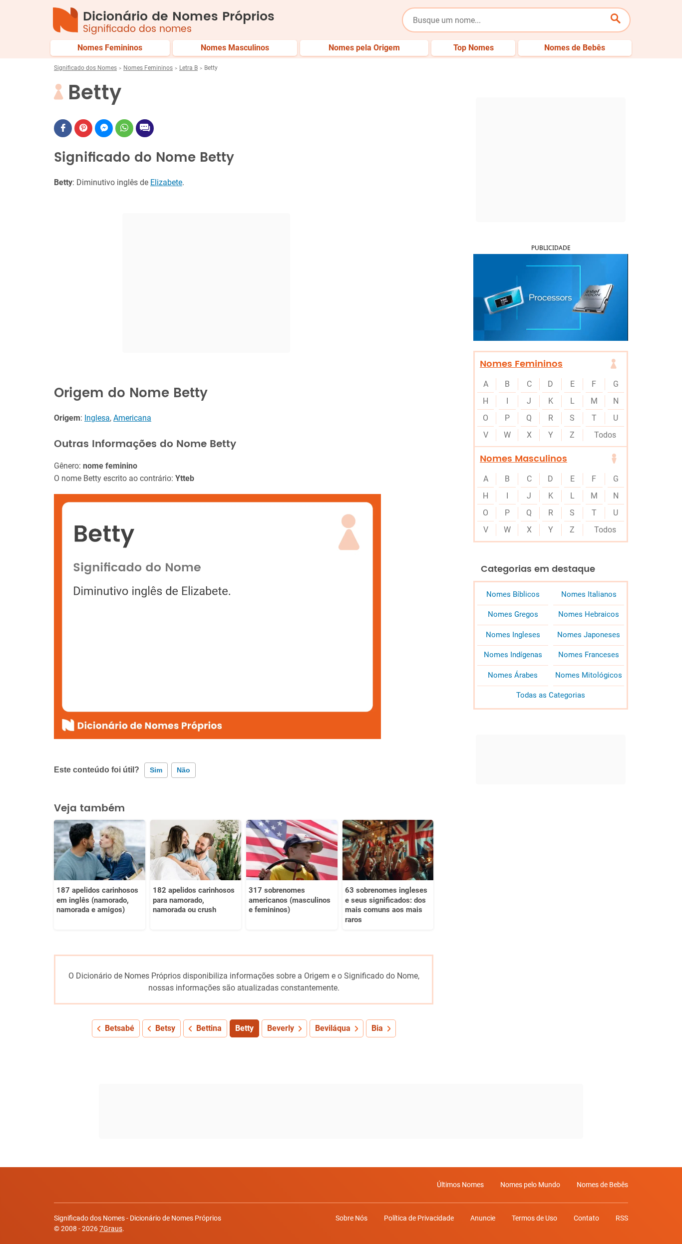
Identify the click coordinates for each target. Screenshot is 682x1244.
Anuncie (482, 1218)
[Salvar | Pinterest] (83, 128)
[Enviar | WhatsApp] (124, 128)
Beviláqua (332, 1028)
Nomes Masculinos (523, 459)
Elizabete (166, 182)
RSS (622, 1218)
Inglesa (97, 418)
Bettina (209, 1028)
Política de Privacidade (419, 1218)
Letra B (188, 67)
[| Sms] (145, 128)
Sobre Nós (351, 1218)
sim (156, 770)
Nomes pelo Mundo (530, 1185)
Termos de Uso (534, 1218)
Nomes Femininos (148, 67)
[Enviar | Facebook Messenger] (104, 128)
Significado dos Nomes (85, 67)
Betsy (165, 1028)
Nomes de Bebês (602, 1185)
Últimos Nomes (460, 1185)
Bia (377, 1028)
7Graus (110, 1229)
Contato (586, 1218)
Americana (132, 418)
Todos (605, 435)
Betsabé (119, 1028)
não (183, 770)
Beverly (280, 1028)
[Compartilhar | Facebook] (63, 128)
